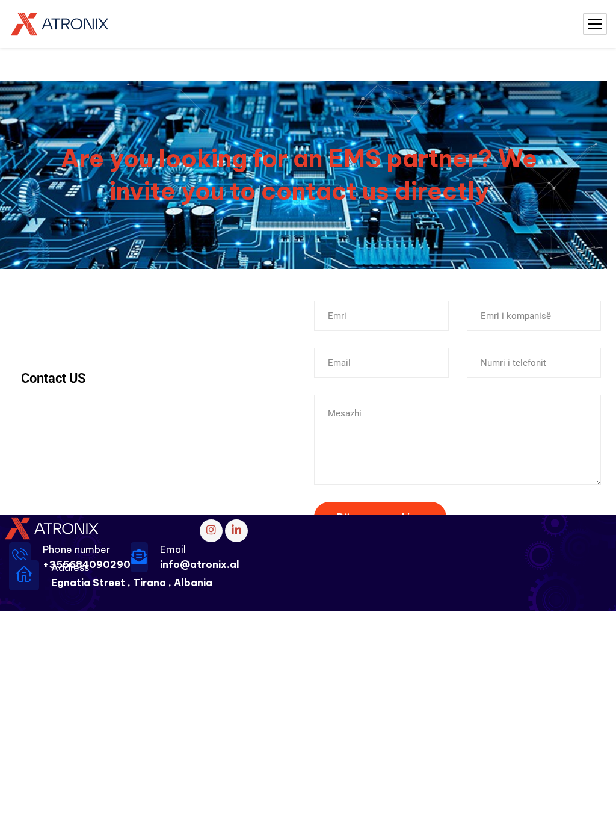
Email (173, 549)
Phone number (76, 549)
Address (70, 567)
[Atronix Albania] (60, 24)
